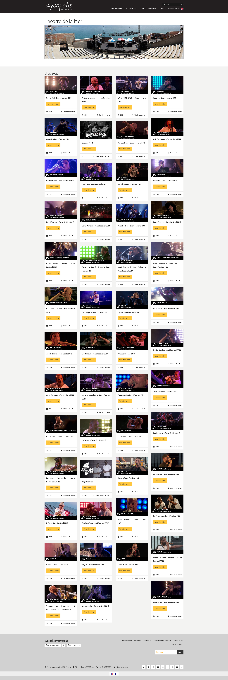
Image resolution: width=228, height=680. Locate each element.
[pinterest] (172, 667)
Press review (171, 644)
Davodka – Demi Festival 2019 (129, 184)
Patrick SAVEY (174, 9)
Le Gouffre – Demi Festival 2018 (166, 474)
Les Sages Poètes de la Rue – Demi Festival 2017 (60, 480)
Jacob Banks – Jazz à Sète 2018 (59, 354)
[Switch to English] (111, 673)
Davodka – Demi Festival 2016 (165, 181)
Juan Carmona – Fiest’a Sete (165, 391)
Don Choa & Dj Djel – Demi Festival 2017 (60, 310)
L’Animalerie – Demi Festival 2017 (59, 437)
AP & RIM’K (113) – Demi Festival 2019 (132, 100)
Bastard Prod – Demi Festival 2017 (60, 181)
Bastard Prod (87, 143)
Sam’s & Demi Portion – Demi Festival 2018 (167, 559)
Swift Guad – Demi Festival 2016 (166, 602)
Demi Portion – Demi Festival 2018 (131, 226)
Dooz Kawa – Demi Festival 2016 (166, 309)
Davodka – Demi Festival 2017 (94, 184)
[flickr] (177, 667)
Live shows (128, 9)
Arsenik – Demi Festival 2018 (57, 139)
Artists (163, 9)
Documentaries (152, 9)
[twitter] (143, 667)
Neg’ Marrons (87, 482)
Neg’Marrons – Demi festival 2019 (166, 516)
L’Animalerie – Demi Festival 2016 (131, 395)
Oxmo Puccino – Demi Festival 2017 (132, 521)
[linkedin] (162, 667)
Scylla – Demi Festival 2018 (93, 565)
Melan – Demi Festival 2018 (128, 478)
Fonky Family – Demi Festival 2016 (167, 350)
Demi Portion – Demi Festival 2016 (60, 222)
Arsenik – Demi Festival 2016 (164, 98)
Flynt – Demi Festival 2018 (128, 312)
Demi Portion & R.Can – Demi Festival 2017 (96, 269)
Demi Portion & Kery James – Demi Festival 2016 (167, 265)
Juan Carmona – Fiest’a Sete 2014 (60, 395)
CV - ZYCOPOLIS (74, 645)
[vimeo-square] (158, 667)
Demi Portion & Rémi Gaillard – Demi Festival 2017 (132, 269)
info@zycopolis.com (122, 667)
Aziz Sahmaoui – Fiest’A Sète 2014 (167, 139)
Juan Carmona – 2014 (126, 354)
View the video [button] (53, 104)
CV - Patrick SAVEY (53, 645)
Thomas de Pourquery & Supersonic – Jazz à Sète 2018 (60, 608)
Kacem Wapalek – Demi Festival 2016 (96, 397)
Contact (180, 644)
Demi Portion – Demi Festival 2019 (96, 226)
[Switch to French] (116, 673)
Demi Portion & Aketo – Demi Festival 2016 (60, 265)
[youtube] (153, 667)
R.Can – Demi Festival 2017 (57, 523)
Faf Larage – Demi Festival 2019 (94, 312)
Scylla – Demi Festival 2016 (57, 565)
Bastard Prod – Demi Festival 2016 (131, 143)
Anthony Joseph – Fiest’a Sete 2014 (96, 100)
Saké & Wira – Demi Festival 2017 (95, 523)
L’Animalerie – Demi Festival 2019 (166, 433)
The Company (116, 9)
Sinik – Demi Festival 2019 (128, 565)
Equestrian (139, 9)
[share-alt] (167, 667)
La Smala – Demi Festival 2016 (94, 440)
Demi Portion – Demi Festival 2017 (167, 222)
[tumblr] (181, 667)
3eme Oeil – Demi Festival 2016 (58, 98)
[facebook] (148, 667)
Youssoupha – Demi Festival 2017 (95, 606)
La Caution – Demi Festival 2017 (130, 437)
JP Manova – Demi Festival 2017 (95, 354)
